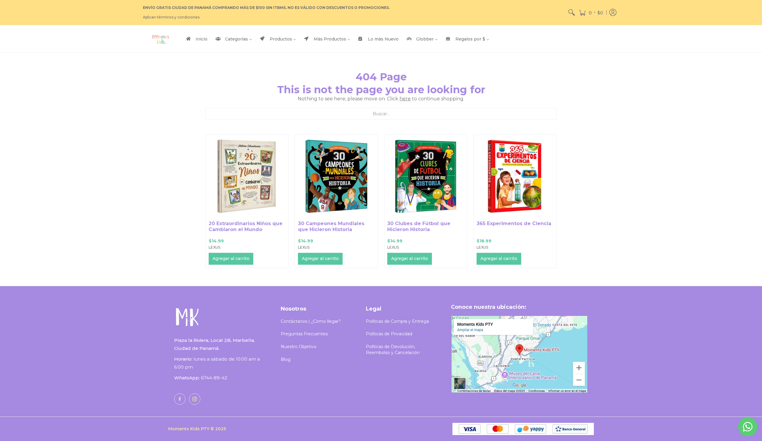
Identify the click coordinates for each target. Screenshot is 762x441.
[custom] (179, 399)
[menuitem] (571, 12)
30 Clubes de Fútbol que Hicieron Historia (418, 226)
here (405, 99)
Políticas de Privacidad (389, 333)
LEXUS (214, 247)
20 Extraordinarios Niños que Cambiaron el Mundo (245, 226)
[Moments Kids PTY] (161, 38)
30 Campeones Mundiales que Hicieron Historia (331, 226)
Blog (286, 359)
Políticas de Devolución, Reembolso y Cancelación (393, 349)
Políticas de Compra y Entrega (397, 321)
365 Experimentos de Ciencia (514, 223)
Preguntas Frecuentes (304, 333)
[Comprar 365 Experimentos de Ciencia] (515, 176)
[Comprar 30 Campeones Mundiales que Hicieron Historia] (336, 176)
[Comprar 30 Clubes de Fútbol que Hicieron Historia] (425, 176)
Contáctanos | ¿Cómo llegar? (311, 321)
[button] (591, 12)
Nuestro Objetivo (298, 346)
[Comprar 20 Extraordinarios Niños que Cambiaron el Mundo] (247, 176)
